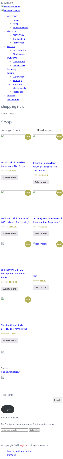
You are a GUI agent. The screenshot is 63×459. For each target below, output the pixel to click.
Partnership (18, 42)
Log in (8, 409)
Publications (19, 61)
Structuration (20, 50)
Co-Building (19, 39)
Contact (11, 454)
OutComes (12, 57)
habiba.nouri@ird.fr (10, 371)
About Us (11, 31)
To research (7, 394)
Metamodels (19, 88)
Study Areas (19, 54)
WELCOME (12, 16)
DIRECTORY (18, 35)
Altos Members (20, 27)
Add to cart (9, 177)
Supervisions (19, 76)
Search (57, 400)
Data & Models (14, 84)
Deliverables (19, 65)
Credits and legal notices (20, 451)
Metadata (18, 91)
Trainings (17, 80)
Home (16, 20)
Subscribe (34, 430)
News (15, 23)
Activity (11, 46)
